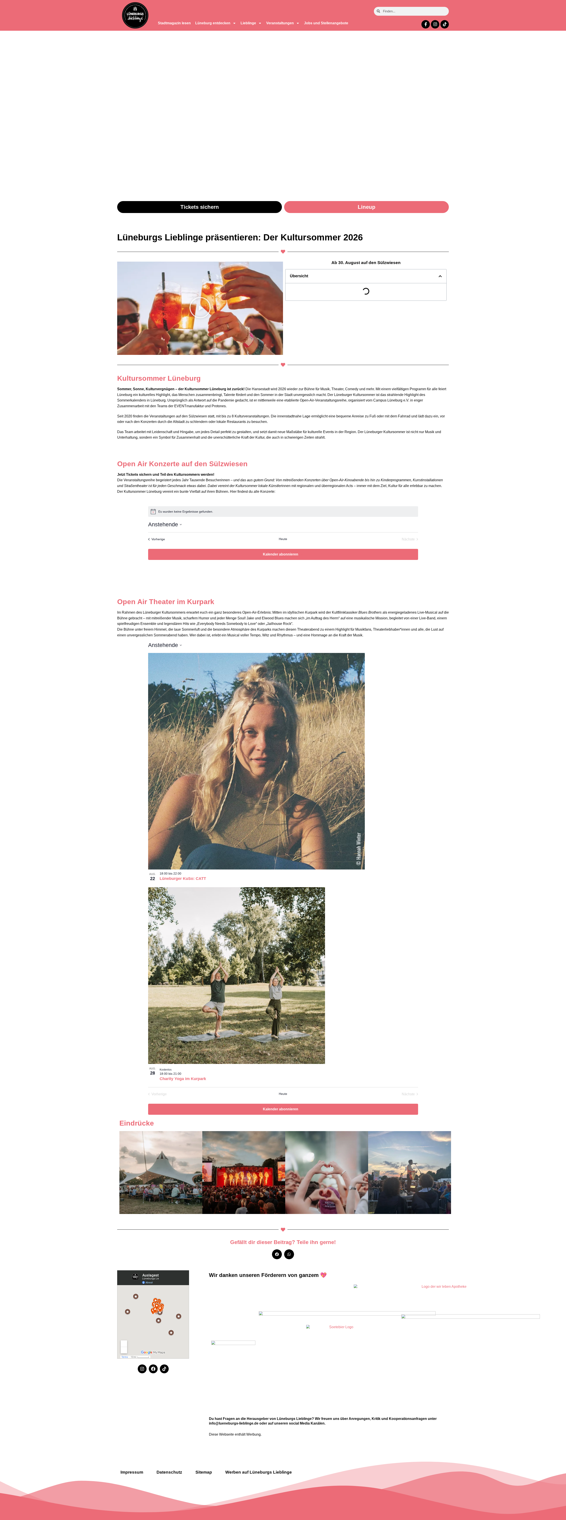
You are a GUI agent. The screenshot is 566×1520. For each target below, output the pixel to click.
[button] (200, 308)
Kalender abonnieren (280, 554)
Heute (283, 539)
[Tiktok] (444, 24)
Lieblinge (248, 23)
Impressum (131, 1472)
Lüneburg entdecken (212, 23)
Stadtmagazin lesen (174, 23)
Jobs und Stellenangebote (326, 23)
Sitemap (203, 1472)
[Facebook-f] (425, 24)
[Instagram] (435, 24)
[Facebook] (153, 1368)
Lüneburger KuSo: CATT (183, 878)
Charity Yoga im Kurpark (183, 1079)
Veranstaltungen (280, 23)
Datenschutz (169, 1472)
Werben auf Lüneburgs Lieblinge (258, 1472)
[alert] (283, 511)
